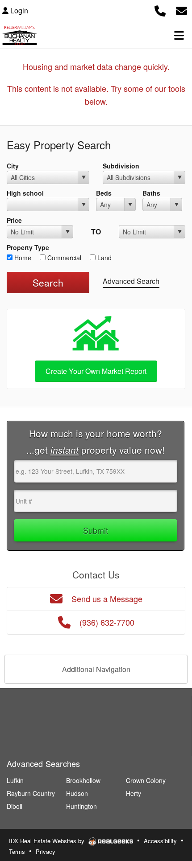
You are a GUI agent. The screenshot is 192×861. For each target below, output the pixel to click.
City (13, 165)
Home (22, 257)
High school (25, 193)
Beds (104, 193)
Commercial (63, 257)
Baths (151, 193)
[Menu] (179, 35)
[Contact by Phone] (160, 9)
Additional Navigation (96, 669)
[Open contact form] (181, 9)
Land (104, 257)
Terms (17, 851)
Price (14, 220)
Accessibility (160, 840)
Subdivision (121, 165)
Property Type (28, 247)
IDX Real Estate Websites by (47, 840)
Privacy (45, 851)
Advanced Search (131, 281)
